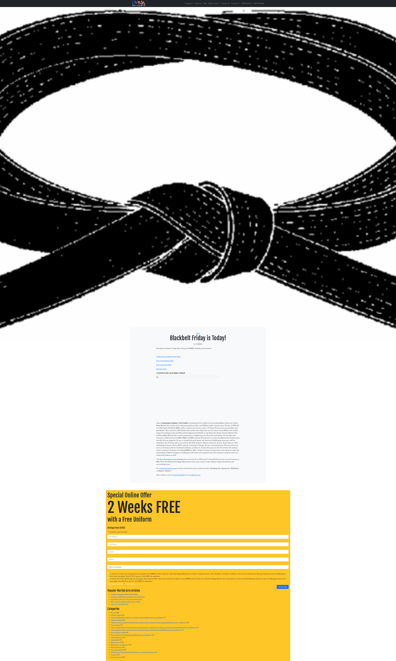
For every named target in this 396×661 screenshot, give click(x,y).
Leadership (115, 640)
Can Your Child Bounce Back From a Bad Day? (128, 597)
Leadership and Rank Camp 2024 (168, 357)
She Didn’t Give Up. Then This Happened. (126, 599)
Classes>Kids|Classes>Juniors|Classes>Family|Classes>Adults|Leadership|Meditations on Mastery (146, 630)
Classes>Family (116, 620)
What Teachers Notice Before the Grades (126, 602)
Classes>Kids (115, 625)
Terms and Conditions (115, 584)
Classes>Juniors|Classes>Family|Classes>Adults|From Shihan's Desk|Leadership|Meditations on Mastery (148, 622)
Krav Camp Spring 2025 (165, 361)
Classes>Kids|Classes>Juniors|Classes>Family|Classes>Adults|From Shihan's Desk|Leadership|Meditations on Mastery (153, 627)
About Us (198, 3)
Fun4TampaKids (179, 475)
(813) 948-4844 (259, 3)
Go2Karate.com (194, 475)
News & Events (116, 647)
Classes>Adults (116, 615)
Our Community (117, 650)
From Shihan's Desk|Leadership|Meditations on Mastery (131, 635)
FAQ (205, 3)
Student (114, 655)
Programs (188, 3)
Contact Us (225, 3)
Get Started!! (282, 587)
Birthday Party (161, 369)
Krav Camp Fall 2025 (163, 365)
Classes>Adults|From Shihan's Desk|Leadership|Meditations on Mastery (137, 618)
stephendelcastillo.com (167, 468)
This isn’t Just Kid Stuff (119, 604)
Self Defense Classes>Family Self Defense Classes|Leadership (133, 652)
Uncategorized (116, 657)
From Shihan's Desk (118, 632)
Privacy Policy (130, 584)
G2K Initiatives (246, 3)
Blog (198, 333)
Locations (234, 3)
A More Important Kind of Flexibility (124, 594)
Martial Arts (115, 642)
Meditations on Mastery (119, 645)
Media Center (213, 3)
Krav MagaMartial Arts (168, 459)
